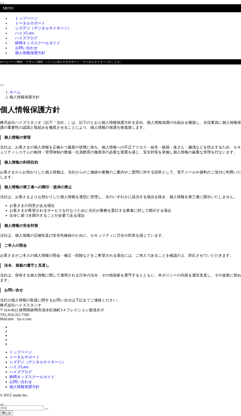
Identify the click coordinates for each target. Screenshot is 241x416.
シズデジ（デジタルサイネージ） (43, 28)
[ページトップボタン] (2, 404)
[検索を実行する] (46, 409)
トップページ (20, 352)
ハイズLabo (18, 367)
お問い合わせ (20, 382)
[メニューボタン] (2, 85)
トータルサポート (24, 357)
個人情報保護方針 (30, 53)
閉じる (6, 413)
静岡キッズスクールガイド (32, 377)
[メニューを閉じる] (2, 3)
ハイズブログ (20, 372)
